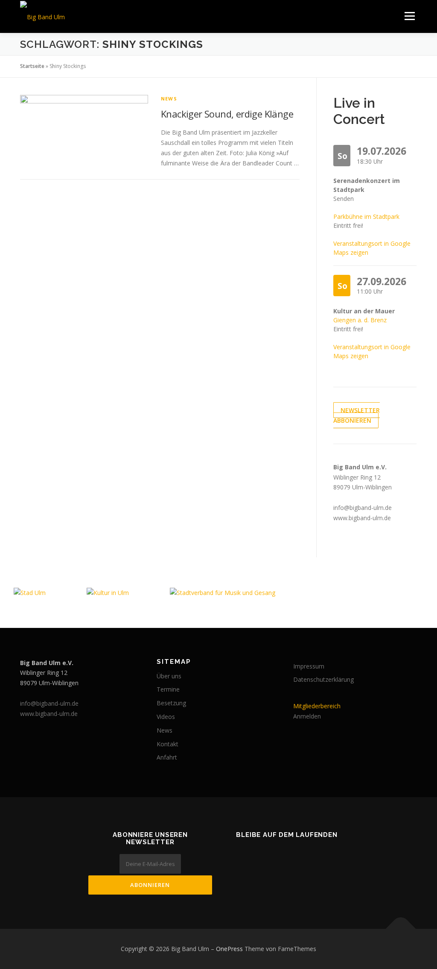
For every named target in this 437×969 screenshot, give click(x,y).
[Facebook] (251, 853)
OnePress (229, 949)
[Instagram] (298, 853)
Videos (166, 717)
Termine (168, 689)
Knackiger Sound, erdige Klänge (227, 113)
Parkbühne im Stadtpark (366, 216)
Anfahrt (167, 757)
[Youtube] (274, 853)
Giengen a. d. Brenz (360, 320)
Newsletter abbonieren (356, 415)
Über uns (169, 676)
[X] (322, 853)
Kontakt (167, 744)
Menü (409, 16)
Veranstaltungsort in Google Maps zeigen (372, 247)
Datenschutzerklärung (323, 679)
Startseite (32, 66)
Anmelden (307, 716)
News (169, 98)
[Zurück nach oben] (401, 929)
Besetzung (171, 703)
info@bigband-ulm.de (362, 508)
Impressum (308, 666)
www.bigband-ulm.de (362, 518)
